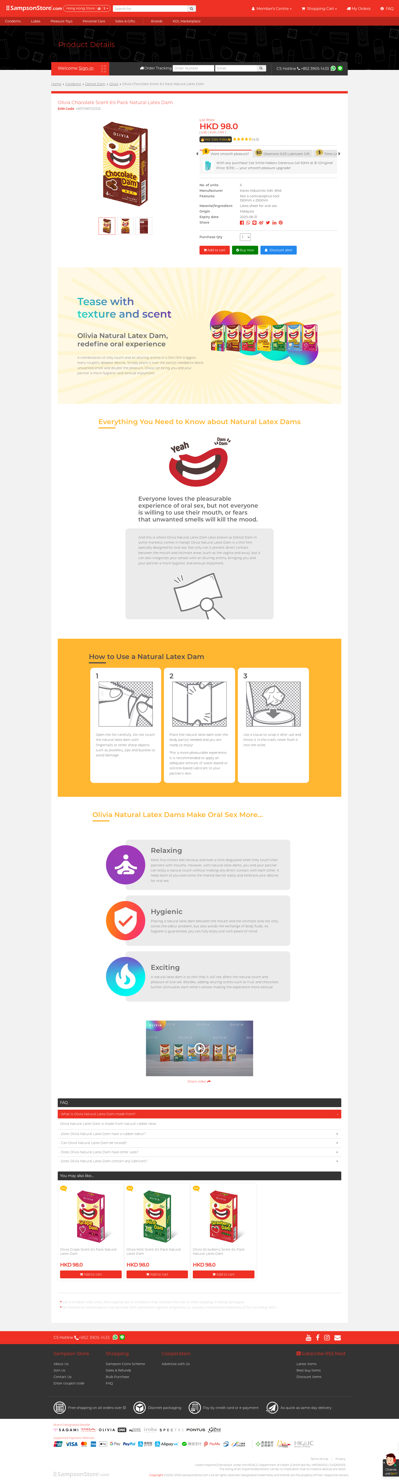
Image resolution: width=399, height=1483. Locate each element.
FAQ (109, 1383)
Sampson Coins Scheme (125, 1364)
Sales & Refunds (118, 1370)
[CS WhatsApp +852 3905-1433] (333, 68)
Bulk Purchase (117, 1377)
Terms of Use (319, 1459)
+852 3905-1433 (315, 68)
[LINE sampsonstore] (340, 68)
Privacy (340, 1459)
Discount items (308, 1377)
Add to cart (216, 250)
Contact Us (63, 1377)
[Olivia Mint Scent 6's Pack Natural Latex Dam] (157, 1216)
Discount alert (281, 250)
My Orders (361, 8)
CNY (221, 132)
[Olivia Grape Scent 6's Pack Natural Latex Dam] (90, 1216)
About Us (61, 1364)
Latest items (306, 1364)
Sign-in (86, 68)
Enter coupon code (69, 1383)
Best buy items (308, 1370)
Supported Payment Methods (74, 1438)
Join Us (59, 1370)
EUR (213, 132)
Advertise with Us (176, 1364)
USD (204, 132)
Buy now (247, 250)
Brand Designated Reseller (72, 1424)
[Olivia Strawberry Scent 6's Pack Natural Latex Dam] (223, 1216)
